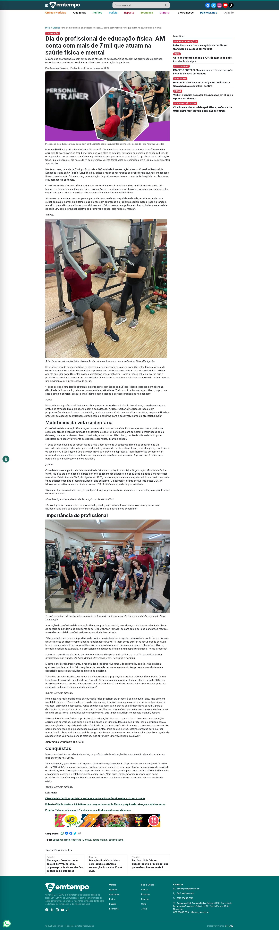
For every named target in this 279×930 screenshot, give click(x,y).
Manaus (86, 839)
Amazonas (79, 12)
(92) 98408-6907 (185, 893)
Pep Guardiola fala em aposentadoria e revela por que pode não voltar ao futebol (150, 864)
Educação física (61, 839)
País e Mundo (208, 12)
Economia (147, 12)
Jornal (144, 908)
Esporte (129, 12)
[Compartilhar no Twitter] (75, 833)
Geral (143, 904)
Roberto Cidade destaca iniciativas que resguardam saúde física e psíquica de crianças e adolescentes (105, 804)
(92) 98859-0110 (184, 898)
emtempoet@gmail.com (188, 888)
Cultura (164, 12)
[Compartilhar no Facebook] (70, 833)
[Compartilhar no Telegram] (66, 833)
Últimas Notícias (55, 12)
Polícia (113, 12)
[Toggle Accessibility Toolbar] (6, 459)
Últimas (112, 884)
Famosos (145, 894)
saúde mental (100, 839)
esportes (76, 839)
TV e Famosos (185, 12)
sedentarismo (116, 839)
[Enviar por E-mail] (79, 833)
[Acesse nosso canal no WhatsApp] (6, 923)
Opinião (229, 12)
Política (97, 12)
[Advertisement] (139, 20)
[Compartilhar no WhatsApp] (62, 833)
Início (47, 27)
